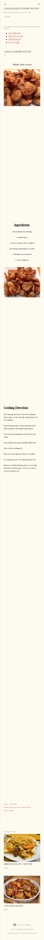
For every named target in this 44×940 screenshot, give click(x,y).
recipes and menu (15, 807)
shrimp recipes (9, 810)
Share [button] (6, 804)
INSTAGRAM (15, 36)
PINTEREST (14, 39)
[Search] (38, 3)
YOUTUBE (13, 42)
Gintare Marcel (28, 929)
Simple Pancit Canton (18, 864)
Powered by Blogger (24, 925)
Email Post (13, 804)
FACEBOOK (14, 33)
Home (7, 17)
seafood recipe (26, 807)
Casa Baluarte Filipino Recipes (21, 8)
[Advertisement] (22, 142)
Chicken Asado (13, 905)
